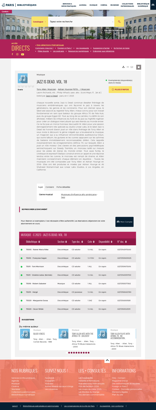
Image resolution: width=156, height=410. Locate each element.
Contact (121, 378)
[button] (153, 5)
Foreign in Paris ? (120, 386)
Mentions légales (120, 392)
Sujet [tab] (40, 187)
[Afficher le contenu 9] (86, 353)
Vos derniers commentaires (91, 395)
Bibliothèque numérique (23, 395)
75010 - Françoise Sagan (36, 258)
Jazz (63, 197)
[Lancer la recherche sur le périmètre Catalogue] (119, 21)
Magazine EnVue (120, 381)
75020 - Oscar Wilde (34, 309)
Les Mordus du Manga (88, 392)
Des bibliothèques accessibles (126, 383)
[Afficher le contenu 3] (71, 353)
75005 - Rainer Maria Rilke (37, 249)
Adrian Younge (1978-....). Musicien (74, 89)
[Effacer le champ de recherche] (113, 21)
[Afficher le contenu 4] (74, 353)
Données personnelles (131, 389)
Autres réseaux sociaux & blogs (59, 386)
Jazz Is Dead (52, 96)
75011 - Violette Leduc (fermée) (39, 275)
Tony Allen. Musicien (46, 89)
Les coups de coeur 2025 (90, 389)
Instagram (50, 381)
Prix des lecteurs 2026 (88, 386)
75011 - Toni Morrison (35, 266)
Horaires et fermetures (88, 381)
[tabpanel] (70, 196)
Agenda (15, 381)
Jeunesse (15, 389)
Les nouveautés (85, 378)
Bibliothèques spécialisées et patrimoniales (41, 406)
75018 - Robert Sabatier (36, 283)
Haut (107, 360)
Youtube (49, 383)
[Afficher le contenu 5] (76, 353)
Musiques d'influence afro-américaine (79, 194)
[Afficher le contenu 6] (79, 353)
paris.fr (15, 406)
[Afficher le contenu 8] (84, 353)
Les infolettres (51, 389)
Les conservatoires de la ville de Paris (79, 406)
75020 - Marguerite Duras (37, 300)
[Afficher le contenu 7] (81, 353)
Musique (15, 383)
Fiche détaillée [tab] (63, 187)
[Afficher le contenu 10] (88, 353)
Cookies (115, 389)
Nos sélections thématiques (91, 383)
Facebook (49, 378)
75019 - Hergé (32, 292)
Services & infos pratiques (23, 378)
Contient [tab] (50, 187)
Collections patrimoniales (23, 392)
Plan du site (117, 395)
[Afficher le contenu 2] (69, 353)
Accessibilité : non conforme (111, 406)
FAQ (114, 378)
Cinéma (15, 386)
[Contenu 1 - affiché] (67, 353)
